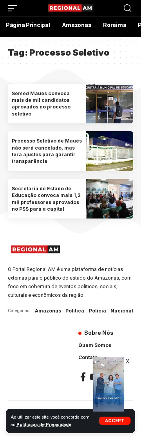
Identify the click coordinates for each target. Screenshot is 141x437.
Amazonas (48, 311)
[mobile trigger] (14, 8)
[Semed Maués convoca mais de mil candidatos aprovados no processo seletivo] (109, 104)
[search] (127, 8)
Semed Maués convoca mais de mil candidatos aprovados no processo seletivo (41, 103)
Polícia (97, 311)
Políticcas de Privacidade (43, 424)
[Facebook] (83, 377)
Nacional (121, 311)
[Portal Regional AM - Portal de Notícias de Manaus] (70, 8)
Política (74, 311)
